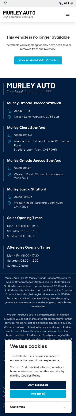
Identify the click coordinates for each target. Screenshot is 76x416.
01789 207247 (23, 135)
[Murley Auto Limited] (5, 3)
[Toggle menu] (67, 14)
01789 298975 (23, 168)
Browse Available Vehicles (38, 60)
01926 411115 (22, 111)
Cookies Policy (30, 375)
